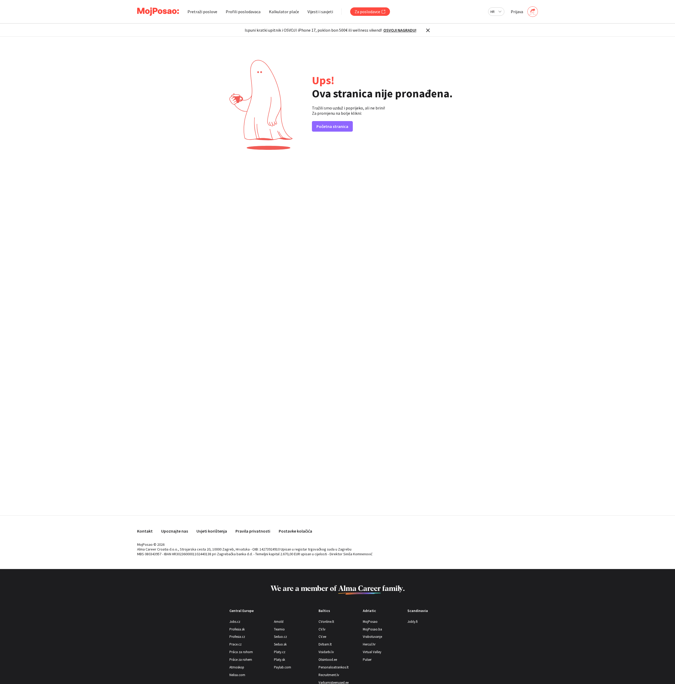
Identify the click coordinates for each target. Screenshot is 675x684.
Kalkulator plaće (284, 11)
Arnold (278, 621)
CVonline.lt (326, 621)
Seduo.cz (280, 636)
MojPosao (370, 621)
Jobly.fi (412, 621)
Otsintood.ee (328, 659)
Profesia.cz (237, 636)
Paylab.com (282, 667)
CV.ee (322, 636)
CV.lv (322, 629)
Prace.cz (235, 644)
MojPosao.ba (372, 629)
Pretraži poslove (202, 11)
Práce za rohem (240, 659)
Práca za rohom (241, 652)
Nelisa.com (237, 675)
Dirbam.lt (325, 644)
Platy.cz (279, 652)
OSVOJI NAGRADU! (399, 30)
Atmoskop (236, 667)
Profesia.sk (237, 629)
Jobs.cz (234, 621)
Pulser (367, 659)
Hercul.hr (369, 644)
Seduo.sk (280, 644)
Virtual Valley (372, 652)
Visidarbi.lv (326, 652)
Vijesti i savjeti (320, 11)
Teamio (279, 629)
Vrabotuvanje (372, 636)
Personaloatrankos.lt (334, 667)
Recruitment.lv (329, 675)
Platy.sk (279, 659)
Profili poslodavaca (243, 11)
